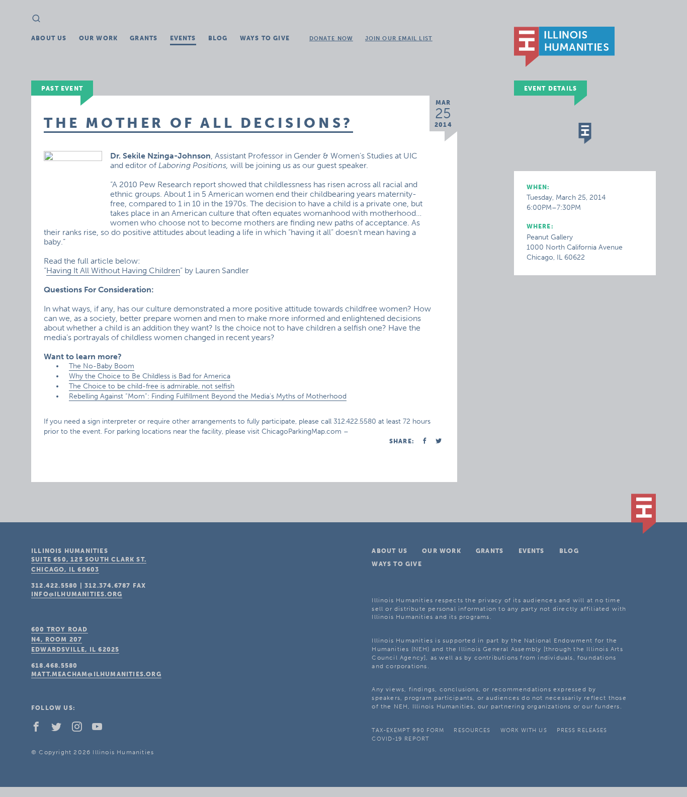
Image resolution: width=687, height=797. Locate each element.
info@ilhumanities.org (76, 594)
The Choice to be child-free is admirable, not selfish (151, 386)
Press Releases (582, 730)
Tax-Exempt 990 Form (408, 730)
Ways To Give (265, 38)
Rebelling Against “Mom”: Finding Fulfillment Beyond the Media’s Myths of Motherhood (208, 396)
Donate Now (331, 38)
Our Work (98, 38)
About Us (49, 38)
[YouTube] (101, 729)
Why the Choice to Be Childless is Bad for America (149, 376)
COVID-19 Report (400, 739)
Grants (143, 38)
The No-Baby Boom (101, 366)
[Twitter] (60, 729)
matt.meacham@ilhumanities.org (96, 674)
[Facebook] (40, 729)
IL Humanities (564, 47)
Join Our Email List (399, 38)
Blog (218, 38)
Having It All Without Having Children (113, 270)
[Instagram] (81, 729)
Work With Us (523, 730)
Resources (472, 730)
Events (183, 38)
